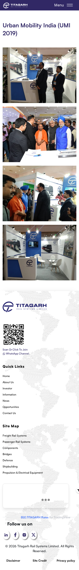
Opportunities (11, 407)
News (6, 400)
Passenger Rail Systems (16, 441)
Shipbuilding (10, 466)
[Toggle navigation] (70, 5)
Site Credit (40, 560)
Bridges (7, 454)
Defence (8, 460)
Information (9, 394)
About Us (8, 382)
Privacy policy (66, 560)
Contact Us (9, 413)
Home (6, 376)
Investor (7, 388)
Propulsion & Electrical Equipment (23, 472)
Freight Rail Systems (15, 435)
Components (10, 448)
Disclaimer (13, 560)
